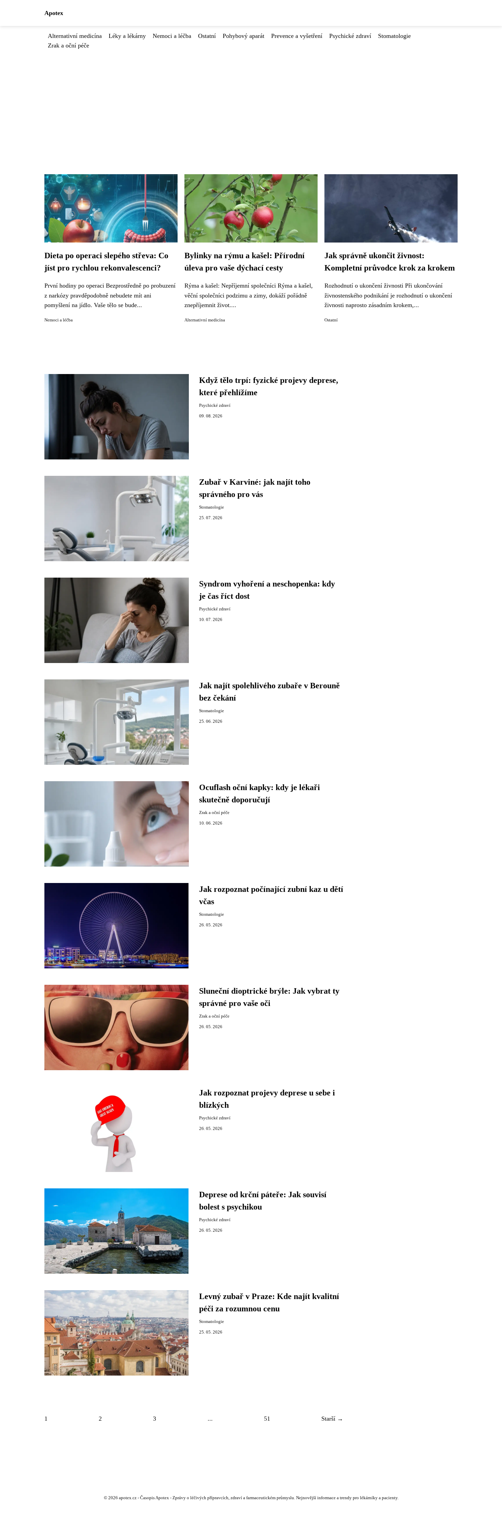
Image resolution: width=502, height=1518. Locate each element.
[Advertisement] (251, 101)
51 (267, 1418)
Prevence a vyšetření (296, 35)
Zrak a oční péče (68, 45)
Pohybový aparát (243, 35)
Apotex (53, 13)
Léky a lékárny (127, 35)
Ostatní (207, 35)
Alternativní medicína (75, 35)
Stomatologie (394, 35)
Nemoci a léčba (172, 35)
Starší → (332, 1418)
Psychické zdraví (350, 35)
